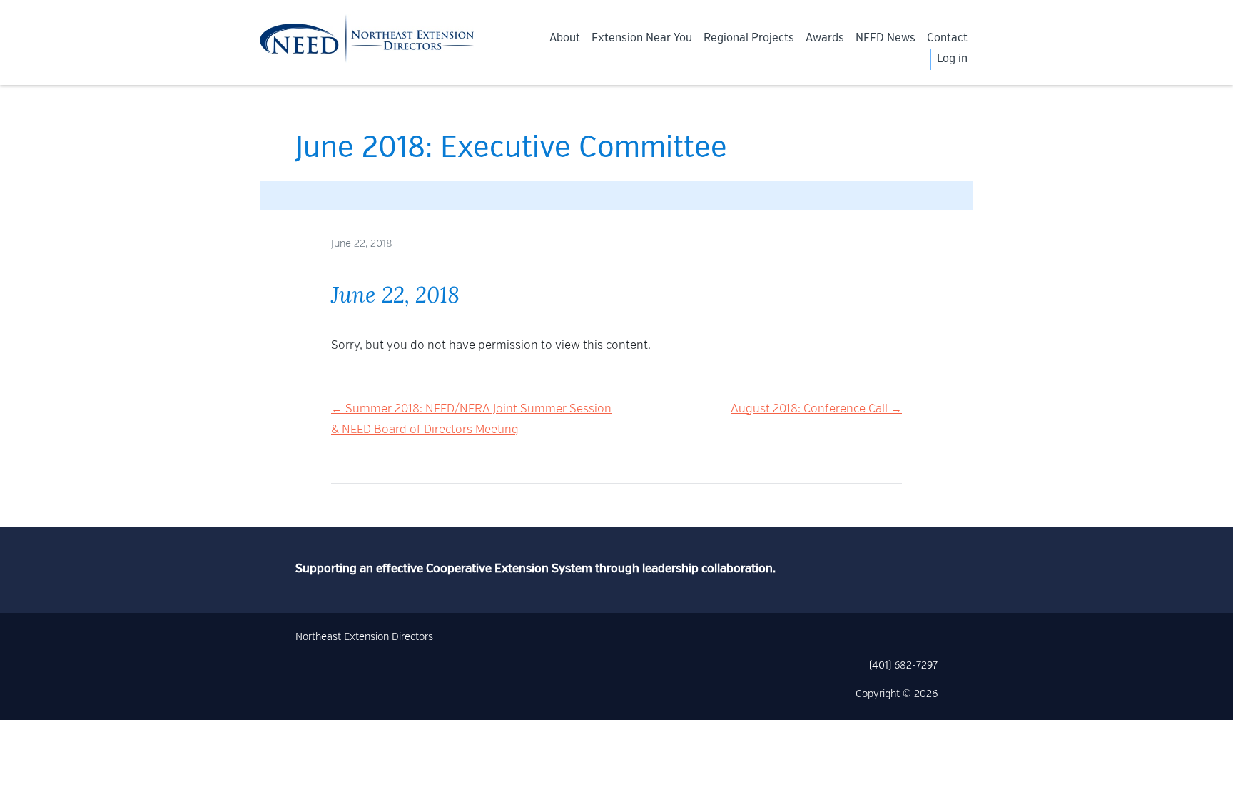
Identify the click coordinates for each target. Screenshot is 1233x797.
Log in (952, 59)
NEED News (885, 38)
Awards (825, 38)
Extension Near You (642, 38)
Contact (947, 38)
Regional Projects (749, 38)
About (564, 38)
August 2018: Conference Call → (816, 409)
